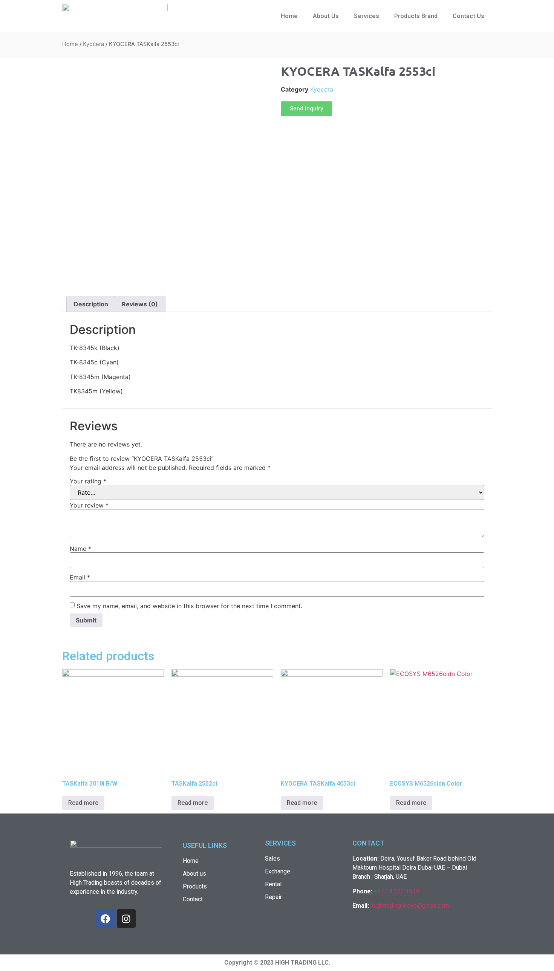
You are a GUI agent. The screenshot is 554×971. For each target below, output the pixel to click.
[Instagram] (126, 918)
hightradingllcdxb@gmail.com (410, 905)
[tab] (91, 304)
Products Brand (416, 16)
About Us (326, 16)
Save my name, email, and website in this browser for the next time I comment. (189, 606)
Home (289, 16)
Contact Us (468, 16)
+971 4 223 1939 (396, 891)
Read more (83, 802)
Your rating (88, 481)
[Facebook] (105, 918)
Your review (89, 505)
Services (366, 16)
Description (91, 304)
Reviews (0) (140, 304)
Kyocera (93, 44)
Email (80, 577)
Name (80, 549)
